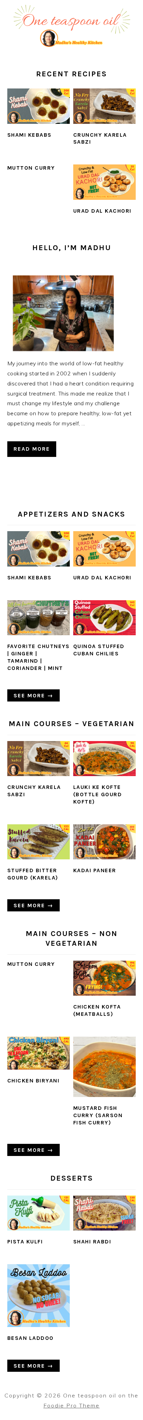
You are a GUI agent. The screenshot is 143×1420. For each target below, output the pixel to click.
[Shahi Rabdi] (104, 1213)
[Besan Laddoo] (38, 1295)
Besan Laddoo (30, 1338)
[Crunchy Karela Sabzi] (104, 106)
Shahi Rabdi (92, 1241)
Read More (32, 448)
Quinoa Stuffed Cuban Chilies (99, 650)
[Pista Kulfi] (38, 1213)
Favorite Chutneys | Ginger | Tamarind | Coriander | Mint (38, 657)
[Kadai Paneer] (104, 842)
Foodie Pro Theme (71, 1405)
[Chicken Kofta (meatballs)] (104, 978)
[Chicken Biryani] (38, 1053)
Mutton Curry (31, 167)
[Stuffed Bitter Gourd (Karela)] (38, 842)
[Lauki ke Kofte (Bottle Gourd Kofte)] (104, 758)
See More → (33, 695)
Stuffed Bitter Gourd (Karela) (32, 874)
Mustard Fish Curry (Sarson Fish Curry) (98, 1115)
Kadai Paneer (94, 870)
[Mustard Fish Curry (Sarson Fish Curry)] (104, 1067)
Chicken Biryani (33, 1080)
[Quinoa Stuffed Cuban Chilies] (104, 618)
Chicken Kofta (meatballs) (97, 1010)
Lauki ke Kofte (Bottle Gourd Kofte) (97, 794)
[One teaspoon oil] (71, 46)
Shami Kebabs (29, 134)
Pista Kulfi (25, 1241)
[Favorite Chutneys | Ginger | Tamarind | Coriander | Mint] (38, 618)
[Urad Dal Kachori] (104, 182)
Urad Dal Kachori (102, 210)
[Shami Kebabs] (38, 106)
